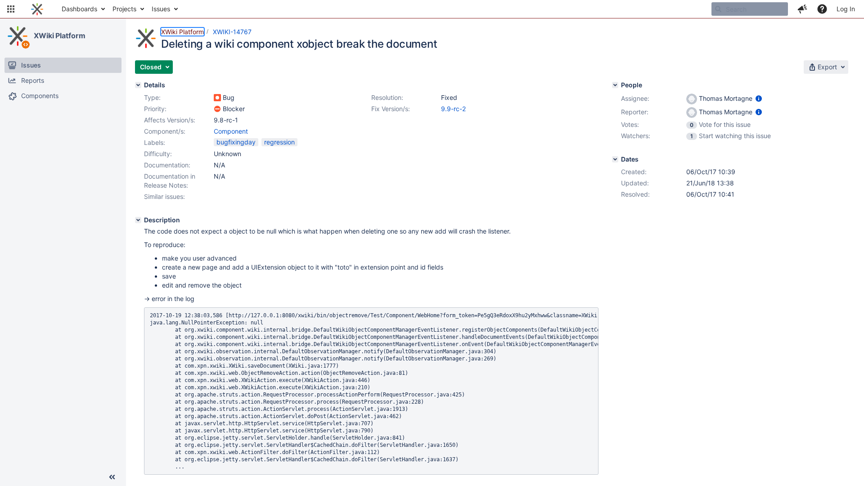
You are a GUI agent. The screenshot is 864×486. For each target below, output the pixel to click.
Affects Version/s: (169, 120)
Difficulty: (158, 154)
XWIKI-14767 (232, 32)
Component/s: (164, 131)
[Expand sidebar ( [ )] (112, 477)
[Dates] (615, 159)
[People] (615, 85)
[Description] (138, 220)
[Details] (138, 85)
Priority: (155, 108)
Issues (161, 9)
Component (231, 131)
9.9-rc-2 (453, 108)
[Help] (822, 9)
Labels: (154, 142)
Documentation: (167, 165)
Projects (124, 9)
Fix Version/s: (390, 108)
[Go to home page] (37, 9)
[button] (10, 9)
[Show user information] (758, 98)
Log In (846, 9)
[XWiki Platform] (17, 36)
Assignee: (635, 98)
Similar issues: (164, 196)
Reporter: (634, 112)
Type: (152, 97)
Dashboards (79, 9)
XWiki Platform (60, 35)
